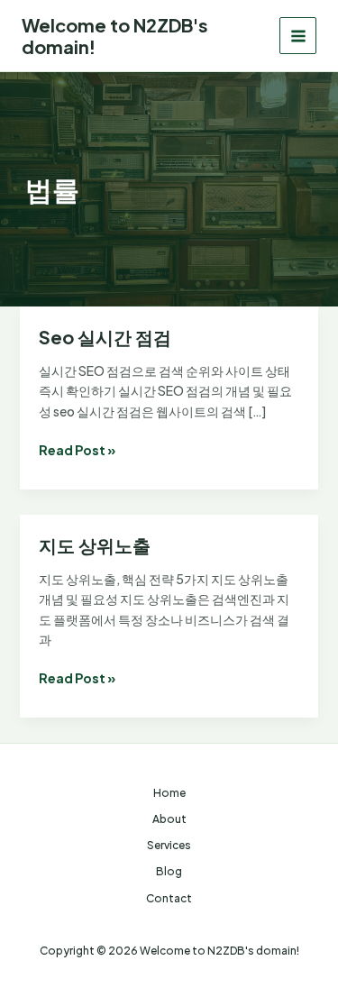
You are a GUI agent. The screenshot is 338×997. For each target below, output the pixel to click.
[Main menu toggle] (297, 35)
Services (169, 845)
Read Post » (77, 450)
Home (169, 793)
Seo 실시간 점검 (105, 336)
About (169, 819)
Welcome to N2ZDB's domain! (115, 36)
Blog (169, 871)
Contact (169, 898)
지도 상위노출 (95, 545)
